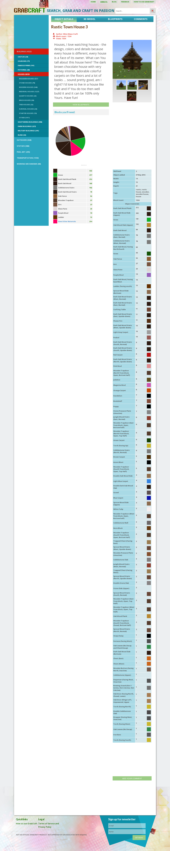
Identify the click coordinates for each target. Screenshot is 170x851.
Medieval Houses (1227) (29, 91)
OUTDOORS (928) (24, 140)
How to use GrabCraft (144, 2)
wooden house (142, 194)
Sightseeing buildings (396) (30, 122)
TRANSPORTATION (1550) (28, 158)
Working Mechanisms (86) (29, 164)
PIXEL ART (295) (23, 152)
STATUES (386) (23, 146)
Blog (114, 2)
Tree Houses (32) (26, 104)
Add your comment (132, 778)
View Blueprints (81, 104)
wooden (145, 192)
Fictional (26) (24, 70)
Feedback (125, 2)
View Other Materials (67, 221)
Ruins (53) (22, 135)
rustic (138, 189)
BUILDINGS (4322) (24, 51)
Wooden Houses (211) (28, 78)
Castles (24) (23, 57)
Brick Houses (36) (26, 100)
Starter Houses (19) (28, 113)
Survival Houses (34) (28, 109)
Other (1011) (24, 117)
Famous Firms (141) (26, 65)
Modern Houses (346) (28, 87)
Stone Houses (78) (27, 83)
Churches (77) (24, 61)
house (138, 196)
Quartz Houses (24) (27, 96)
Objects (104, 2)
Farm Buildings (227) (27, 126)
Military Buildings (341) (28, 131)
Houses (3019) (23, 74)
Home (93, 2)
